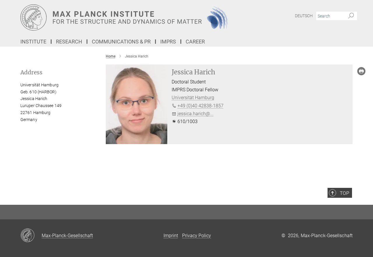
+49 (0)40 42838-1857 (200, 106)
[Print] (361, 71)
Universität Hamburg (193, 97)
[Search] (351, 16)
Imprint (170, 235)
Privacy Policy (196, 235)
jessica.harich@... (195, 113)
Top (344, 193)
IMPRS (168, 41)
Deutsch (304, 15)
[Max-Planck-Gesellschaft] (31, 236)
